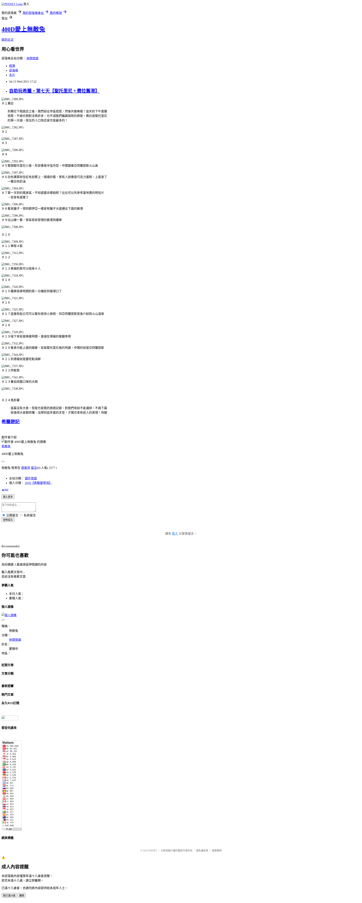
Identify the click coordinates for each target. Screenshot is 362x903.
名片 (12, 75)
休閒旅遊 (32, 58)
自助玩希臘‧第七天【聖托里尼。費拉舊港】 (54, 90)
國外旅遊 (31, 478)
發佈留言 (8, 519)
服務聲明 (217, 850)
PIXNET (153, 850)
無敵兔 (6, 446)
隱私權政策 (202, 850)
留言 (34, 467)
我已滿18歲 (9, 895)
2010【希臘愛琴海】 (38, 482)
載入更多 (8, 496)
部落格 (13, 70)
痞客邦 (25, 467)
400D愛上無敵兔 (23, 29)
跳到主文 (8, 39)
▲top (5, 489)
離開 (21, 895)
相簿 (12, 65)
